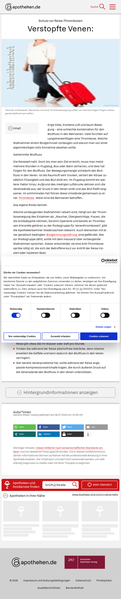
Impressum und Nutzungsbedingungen (46, 580)
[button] (24, 427)
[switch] (45, 315)
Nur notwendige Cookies (22, 336)
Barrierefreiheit (75, 588)
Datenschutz (83, 580)
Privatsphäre (104, 580)
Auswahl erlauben (60, 336)
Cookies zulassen (99, 336)
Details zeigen (103, 326)
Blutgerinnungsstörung (61, 235)
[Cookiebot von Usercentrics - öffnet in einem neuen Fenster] (103, 261)
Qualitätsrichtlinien (48, 588)
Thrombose (26, 198)
